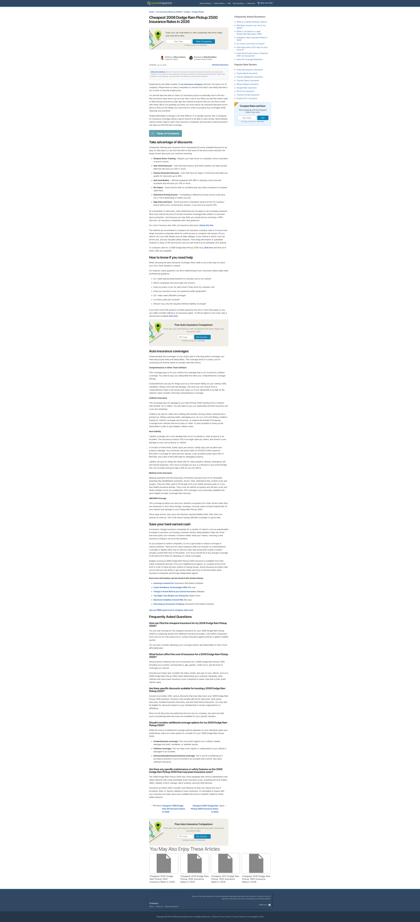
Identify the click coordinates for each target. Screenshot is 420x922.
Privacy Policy (225, 917)
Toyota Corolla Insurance (248, 95)
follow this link (206, 225)
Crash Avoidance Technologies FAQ (170, 587)
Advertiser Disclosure (220, 65)
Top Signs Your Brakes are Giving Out (171, 595)
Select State (219, 3)
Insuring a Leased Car (163, 583)
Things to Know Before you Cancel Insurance (174, 591)
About (151, 906)
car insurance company (191, 84)
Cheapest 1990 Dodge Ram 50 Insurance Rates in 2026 (173, 809)
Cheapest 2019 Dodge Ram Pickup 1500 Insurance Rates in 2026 (194, 879)
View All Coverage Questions (250, 59)
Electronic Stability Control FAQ (168, 600)
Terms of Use (203, 45)
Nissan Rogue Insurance (247, 84)
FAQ (229, 3)
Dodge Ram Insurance (247, 88)
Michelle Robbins (210, 57)
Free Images (252, 917)
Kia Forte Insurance (245, 91)
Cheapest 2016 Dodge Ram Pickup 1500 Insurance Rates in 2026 (256, 879)
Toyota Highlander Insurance (250, 77)
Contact (214, 917)
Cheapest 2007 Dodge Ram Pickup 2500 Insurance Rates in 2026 (204, 809)
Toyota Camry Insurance (248, 80)
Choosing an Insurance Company (169, 604)
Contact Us (159, 906)
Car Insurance (238, 3)
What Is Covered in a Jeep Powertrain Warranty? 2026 (249, 32)
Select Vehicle (205, 3)
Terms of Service (239, 917)
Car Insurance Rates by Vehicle (169, 12)
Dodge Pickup (198, 12)
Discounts (251, 3)
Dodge (187, 12)
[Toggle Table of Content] (165, 133)
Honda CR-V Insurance (247, 98)
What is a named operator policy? (252, 22)
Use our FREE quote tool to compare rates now (171, 610)
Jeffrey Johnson (179, 57)
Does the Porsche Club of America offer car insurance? (252, 54)
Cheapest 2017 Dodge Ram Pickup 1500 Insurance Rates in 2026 (225, 879)
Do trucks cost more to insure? (251, 44)
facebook (269, 905)
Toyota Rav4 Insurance (247, 73)
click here (208, 247)
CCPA (261, 917)
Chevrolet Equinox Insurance (250, 70)
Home (151, 12)
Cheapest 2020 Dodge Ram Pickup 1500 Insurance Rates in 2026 (162, 879)
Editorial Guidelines (158, 72)
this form (173, 316)
